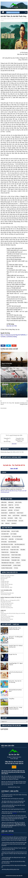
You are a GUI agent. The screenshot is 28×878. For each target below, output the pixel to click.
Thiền (16, 518)
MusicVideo (4, 513)
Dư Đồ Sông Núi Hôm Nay (8, 394)
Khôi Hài (10, 510)
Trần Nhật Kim (14, 552)
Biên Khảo (18, 18)
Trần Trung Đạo (15, 557)
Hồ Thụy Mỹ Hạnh (16, 536)
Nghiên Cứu (12, 513)
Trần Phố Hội (4, 552)
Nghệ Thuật (20, 513)
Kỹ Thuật (16, 510)
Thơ (20, 518)
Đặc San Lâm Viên (11, 326)
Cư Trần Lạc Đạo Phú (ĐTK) (7, 603)
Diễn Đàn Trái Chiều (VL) (6, 604)
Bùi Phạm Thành (5, 531)
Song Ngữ (23, 515)
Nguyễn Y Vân (15, 547)
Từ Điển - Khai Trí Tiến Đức (7, 584)
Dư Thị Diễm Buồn (5, 536)
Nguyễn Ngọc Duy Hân (7, 544)
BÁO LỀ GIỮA (18, 502)
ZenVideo (13, 523)
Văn (2, 523)
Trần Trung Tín (5, 557)
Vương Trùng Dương (6, 568)
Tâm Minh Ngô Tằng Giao (7, 562)
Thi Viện (2, 580)
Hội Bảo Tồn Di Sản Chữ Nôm (7, 575)
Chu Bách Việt (5, 534)
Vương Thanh (16, 565)
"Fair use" (14, 813)
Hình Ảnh (11, 507)
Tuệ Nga (23, 560)
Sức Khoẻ (10, 518)
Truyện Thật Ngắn (12, 520)
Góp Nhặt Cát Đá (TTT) (6, 606)
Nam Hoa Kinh (4, 578)
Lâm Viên (11, 539)
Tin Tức (3, 520)
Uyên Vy (18, 562)
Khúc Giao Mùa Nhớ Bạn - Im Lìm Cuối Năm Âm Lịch (14, 378)
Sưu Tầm (3, 518)
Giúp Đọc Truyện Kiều (5, 577)
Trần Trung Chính (16, 555)
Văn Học (7, 523)
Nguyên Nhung (12, 541)
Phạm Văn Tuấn (14, 549)
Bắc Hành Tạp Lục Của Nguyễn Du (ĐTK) (10, 600)
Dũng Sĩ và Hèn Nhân (7, 363)
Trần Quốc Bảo (5, 555)
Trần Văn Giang (5, 560)
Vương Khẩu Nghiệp (6, 565)
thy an (16, 568)
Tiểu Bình (22, 549)
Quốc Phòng (16, 515)
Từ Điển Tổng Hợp (5, 585)
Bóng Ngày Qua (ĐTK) (6, 601)
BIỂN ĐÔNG (3, 502)
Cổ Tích (17, 505)
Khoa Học (3, 510)
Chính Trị (10, 505)
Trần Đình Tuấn (15, 560)
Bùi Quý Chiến (15, 531)
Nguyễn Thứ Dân (5, 547)
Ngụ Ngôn (3, 515)
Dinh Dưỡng (4, 507)
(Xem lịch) (14, 443)
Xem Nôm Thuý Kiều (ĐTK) (7, 607)
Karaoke (18, 507)
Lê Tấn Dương (5, 353)
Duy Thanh (13, 534)
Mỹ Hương (4, 541)
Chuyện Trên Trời (13, 654)
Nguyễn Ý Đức (5, 549)
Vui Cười (21, 520)
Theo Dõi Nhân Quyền (6, 594)
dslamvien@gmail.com (7, 834)
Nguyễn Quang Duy (20, 544)
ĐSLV (22, 18)
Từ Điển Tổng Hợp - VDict (6, 587)
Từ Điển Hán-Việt (4, 582)
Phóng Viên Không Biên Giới (7, 593)
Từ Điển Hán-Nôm (5, 581)
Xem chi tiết (14, 468)
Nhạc (9, 515)
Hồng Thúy (4, 539)
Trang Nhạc (11, 698)
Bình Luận (3, 505)
